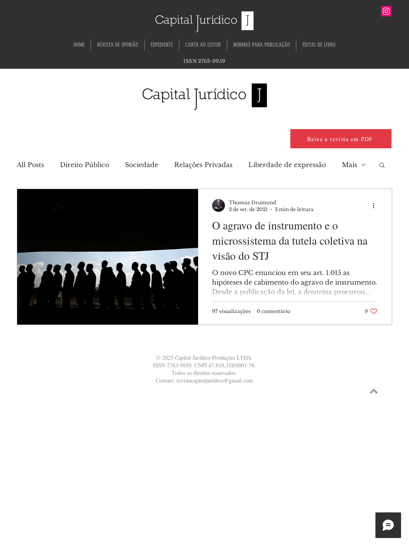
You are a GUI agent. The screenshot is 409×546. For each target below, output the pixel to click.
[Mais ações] (376, 205)
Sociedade (141, 165)
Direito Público (84, 165)
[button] (382, 165)
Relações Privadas (203, 165)
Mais (349, 165)
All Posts (30, 165)
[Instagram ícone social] (386, 11)
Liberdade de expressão (287, 165)
